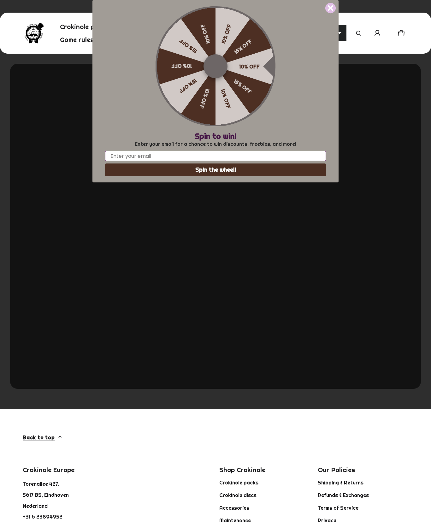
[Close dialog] (330, 8)
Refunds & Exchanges (343, 495)
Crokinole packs (238, 482)
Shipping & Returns (340, 482)
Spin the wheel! (215, 169)
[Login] (377, 33)
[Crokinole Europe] (34, 33)
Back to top (39, 437)
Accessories (234, 508)
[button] (358, 33)
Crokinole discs (238, 495)
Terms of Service (338, 508)
